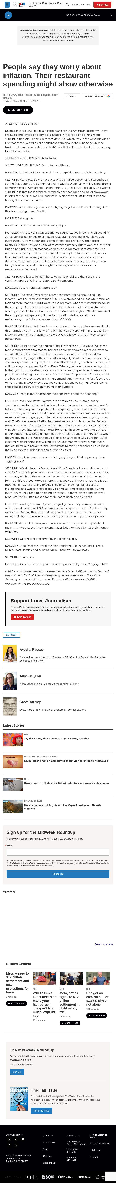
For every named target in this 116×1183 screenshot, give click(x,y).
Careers (47, 1156)
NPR (26, 734)
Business (11, 634)
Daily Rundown (33, 801)
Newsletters (81, 4)
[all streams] (111, 15)
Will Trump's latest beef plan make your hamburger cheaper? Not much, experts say (44, 1004)
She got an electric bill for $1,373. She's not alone (97, 998)
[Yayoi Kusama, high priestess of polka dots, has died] (13, 739)
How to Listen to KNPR (98, 1136)
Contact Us (49, 1142)
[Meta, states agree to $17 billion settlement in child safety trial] (71, 978)
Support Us (49, 1163)
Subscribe (58, 874)
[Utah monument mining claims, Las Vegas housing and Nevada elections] (13, 806)
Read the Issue (41, 1110)
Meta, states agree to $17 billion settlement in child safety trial (70, 1002)
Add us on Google (95, 96)
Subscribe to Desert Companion (76, 1143)
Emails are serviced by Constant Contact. (38, 865)
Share (70, 96)
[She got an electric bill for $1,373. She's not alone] (98, 978)
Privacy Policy (13, 1158)
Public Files (96, 1150)
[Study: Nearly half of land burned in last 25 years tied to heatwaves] (13, 761)
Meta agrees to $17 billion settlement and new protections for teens (17, 983)
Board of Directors (99, 1143)
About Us (48, 1136)
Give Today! (24, 617)
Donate (103, 4)
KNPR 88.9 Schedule (72, 1150)
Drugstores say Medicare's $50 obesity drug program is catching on (66, 783)
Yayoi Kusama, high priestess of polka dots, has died (56, 738)
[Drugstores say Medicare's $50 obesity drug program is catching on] (13, 784)
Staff (45, 1149)
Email (10, 845)
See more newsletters (21, 1064)
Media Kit (94, 1157)
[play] (8, 15)
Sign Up (17, 1071)
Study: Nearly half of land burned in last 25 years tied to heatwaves (66, 760)
